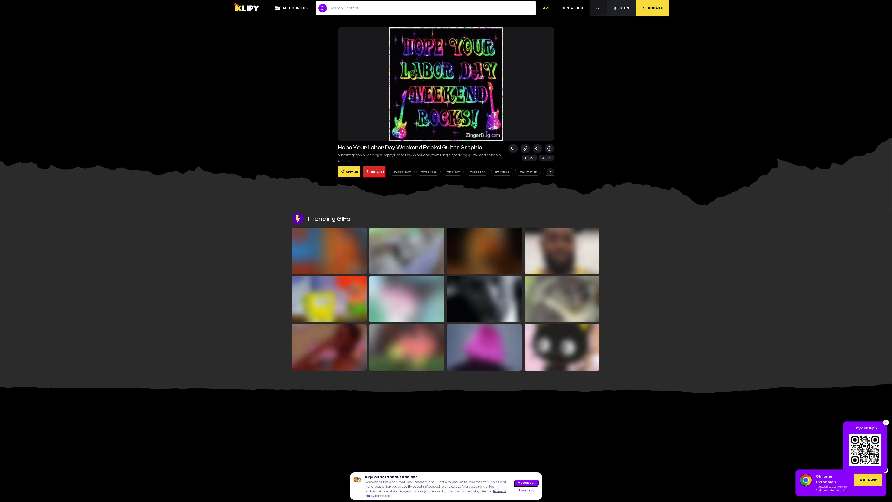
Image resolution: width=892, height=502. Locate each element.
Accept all (526, 483)
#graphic (502, 171)
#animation (528, 171)
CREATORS (573, 8)
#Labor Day (402, 171)
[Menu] (598, 8)
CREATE (655, 8)
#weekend (428, 171)
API (546, 8)
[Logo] (246, 8)
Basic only (526, 490)
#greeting (477, 171)
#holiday (453, 171)
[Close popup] (886, 422)
